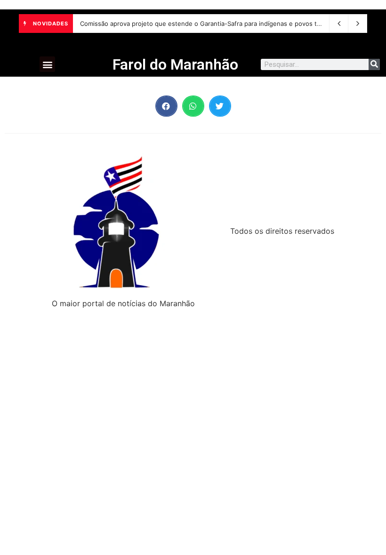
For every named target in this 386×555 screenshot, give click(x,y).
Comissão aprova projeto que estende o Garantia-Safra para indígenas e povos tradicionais (214, 23)
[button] (47, 64)
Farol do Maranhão (175, 64)
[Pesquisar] (374, 64)
